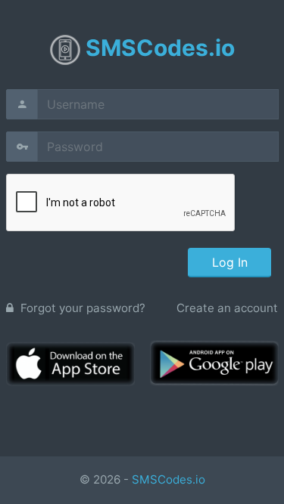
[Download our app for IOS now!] (70, 363)
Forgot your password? (81, 308)
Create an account (227, 308)
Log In (229, 262)
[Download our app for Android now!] (214, 362)
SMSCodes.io (168, 479)
